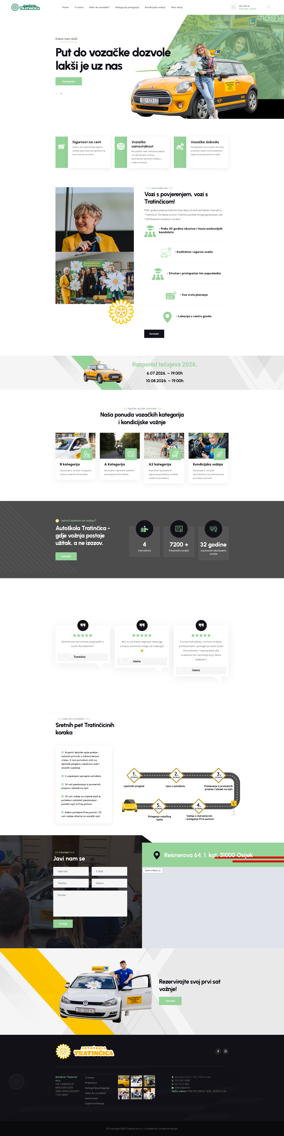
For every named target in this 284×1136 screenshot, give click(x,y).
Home (65, 7)
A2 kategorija (160, 464)
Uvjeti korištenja (94, 1103)
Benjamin (198, 661)
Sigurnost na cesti (86, 142)
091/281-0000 (182, 1080)
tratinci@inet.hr (182, 1087)
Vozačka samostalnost (142, 144)
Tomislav (20, 657)
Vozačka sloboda (205, 142)
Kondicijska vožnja (155, 7)
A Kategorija (114, 464)
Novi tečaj (176, 7)
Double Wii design (168, 1128)
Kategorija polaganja (127, 7)
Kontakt (154, 333)
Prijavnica (91, 1082)
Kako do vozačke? (99, 7)
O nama (79, 7)
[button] (56, 94)
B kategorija (70, 464)
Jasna (77, 661)
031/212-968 (182, 1084)
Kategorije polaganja (97, 1088)
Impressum (91, 1098)
